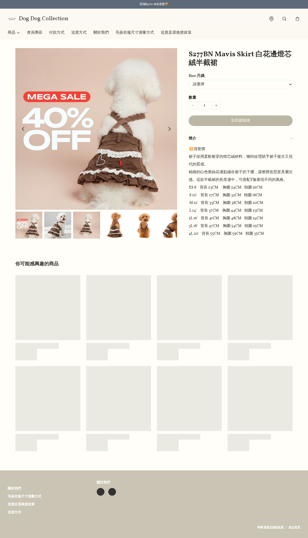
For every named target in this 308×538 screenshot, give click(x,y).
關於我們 (101, 32)
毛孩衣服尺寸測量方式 (135, 32)
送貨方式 (79, 32)
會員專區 (34, 32)
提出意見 (294, 527)
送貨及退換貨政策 (176, 32)
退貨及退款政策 (273, 527)
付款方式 (56, 32)
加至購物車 (240, 120)
